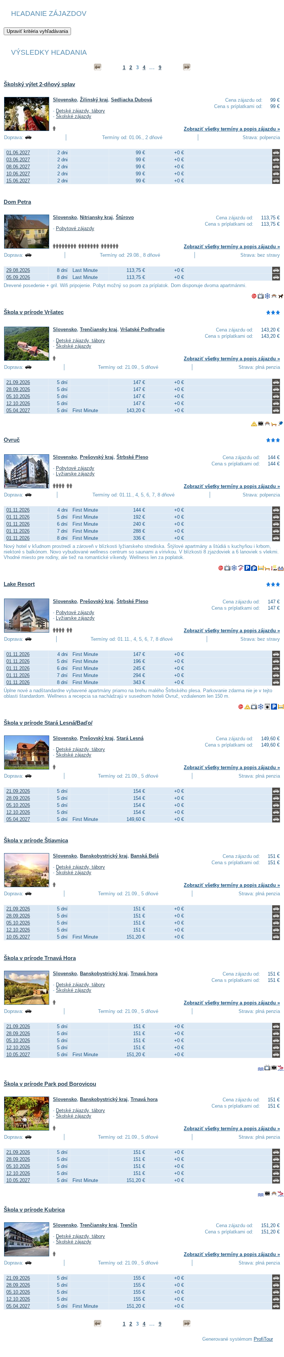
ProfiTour (263, 1339)
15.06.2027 (18, 180)
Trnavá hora (144, 973)
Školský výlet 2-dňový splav (39, 84)
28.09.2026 (18, 389)
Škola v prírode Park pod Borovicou (50, 1084)
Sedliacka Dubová (131, 99)
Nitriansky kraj (96, 217)
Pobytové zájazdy (75, 228)
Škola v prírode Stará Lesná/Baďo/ (48, 723)
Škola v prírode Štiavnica (36, 840)
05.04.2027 (18, 410)
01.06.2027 (18, 152)
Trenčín (128, 1225)
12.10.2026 (18, 403)
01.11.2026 (18, 510)
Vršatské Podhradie (142, 329)
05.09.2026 (18, 277)
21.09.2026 (18, 382)
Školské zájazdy (73, 116)
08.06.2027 (18, 166)
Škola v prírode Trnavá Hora (40, 958)
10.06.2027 (18, 173)
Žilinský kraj (94, 99)
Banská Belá (145, 856)
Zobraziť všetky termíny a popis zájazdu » (232, 129)
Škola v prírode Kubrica (34, 1209)
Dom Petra (17, 202)
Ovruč (12, 440)
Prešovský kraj (97, 457)
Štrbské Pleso (132, 457)
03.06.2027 (18, 159)
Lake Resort (19, 584)
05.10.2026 (18, 396)
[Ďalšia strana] (186, 67)
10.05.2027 (18, 937)
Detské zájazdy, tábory (80, 111)
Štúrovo (125, 217)
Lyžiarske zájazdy (75, 474)
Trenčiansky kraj (98, 329)
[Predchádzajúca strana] (97, 67)
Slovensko (65, 99)
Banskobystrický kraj (104, 856)
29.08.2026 (18, 270)
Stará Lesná (129, 738)
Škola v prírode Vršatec (34, 312)
